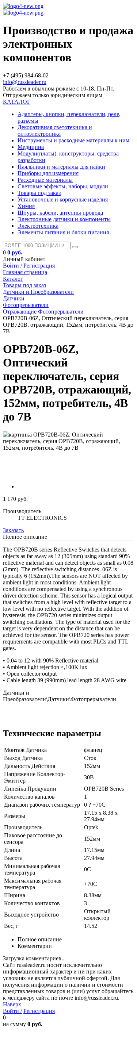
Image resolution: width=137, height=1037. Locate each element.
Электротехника (38, 226)
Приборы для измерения (48, 173)
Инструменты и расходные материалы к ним (73, 140)
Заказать (13, 530)
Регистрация (39, 265)
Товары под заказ (39, 193)
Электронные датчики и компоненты (64, 219)
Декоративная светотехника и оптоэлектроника (55, 130)
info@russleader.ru (24, 82)
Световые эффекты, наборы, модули (63, 186)
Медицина (31, 147)
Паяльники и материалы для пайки (61, 167)
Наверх (12, 1004)
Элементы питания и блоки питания (63, 232)
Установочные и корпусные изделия (63, 199)
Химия (26, 206)
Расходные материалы (45, 180)
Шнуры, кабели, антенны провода (60, 213)
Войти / (12, 265)
